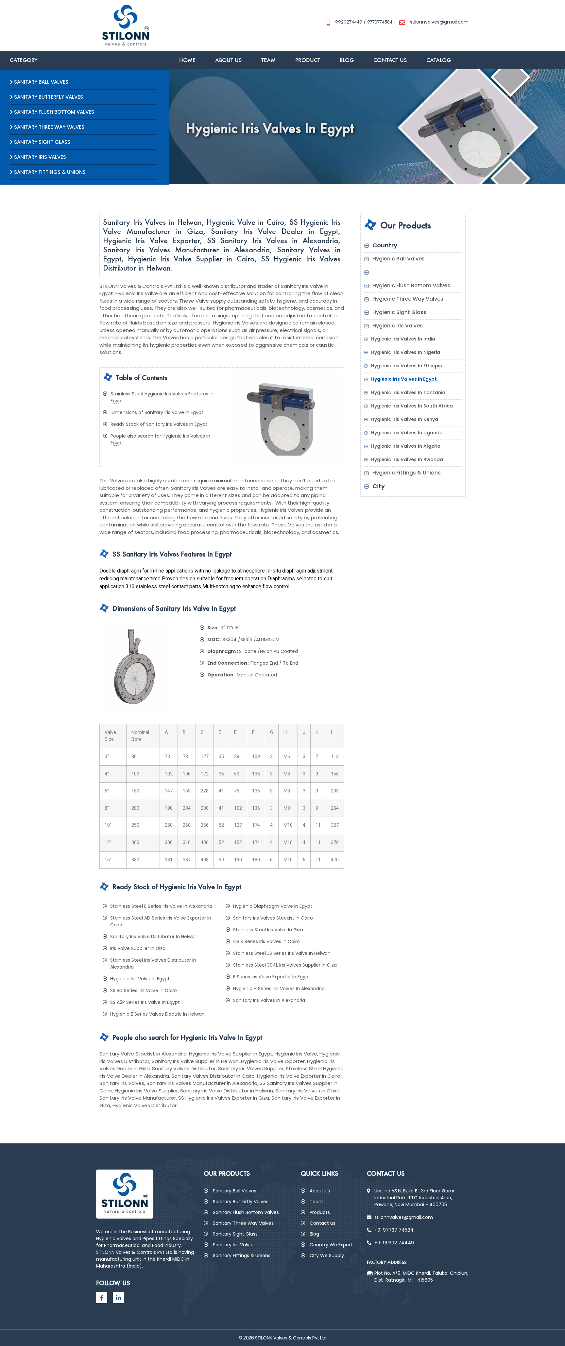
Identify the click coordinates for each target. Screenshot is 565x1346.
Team (268, 60)
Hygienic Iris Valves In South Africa (412, 406)
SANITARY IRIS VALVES (39, 157)
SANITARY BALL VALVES (40, 81)
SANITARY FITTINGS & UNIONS (49, 172)
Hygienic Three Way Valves (407, 299)
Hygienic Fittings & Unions (406, 472)
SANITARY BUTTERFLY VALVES (48, 96)
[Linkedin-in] (118, 1297)
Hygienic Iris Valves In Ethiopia (406, 365)
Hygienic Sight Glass (399, 312)
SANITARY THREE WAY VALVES (48, 127)
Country (384, 245)
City (378, 486)
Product (307, 60)
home (187, 60)
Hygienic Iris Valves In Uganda (407, 432)
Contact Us (390, 60)
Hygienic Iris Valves (397, 325)
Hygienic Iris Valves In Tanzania (408, 392)
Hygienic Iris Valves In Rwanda (407, 459)
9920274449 (348, 22)
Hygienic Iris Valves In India (403, 339)
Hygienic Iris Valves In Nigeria (405, 352)
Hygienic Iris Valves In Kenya (404, 419)
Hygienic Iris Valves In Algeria (405, 446)
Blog (347, 60)
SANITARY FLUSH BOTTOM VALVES (53, 111)
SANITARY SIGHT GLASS (41, 142)
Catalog (438, 60)
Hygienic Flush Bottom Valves (411, 285)
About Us (228, 60)
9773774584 (379, 22)
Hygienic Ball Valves (398, 258)
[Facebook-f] (101, 1297)
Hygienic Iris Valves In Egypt (404, 379)
